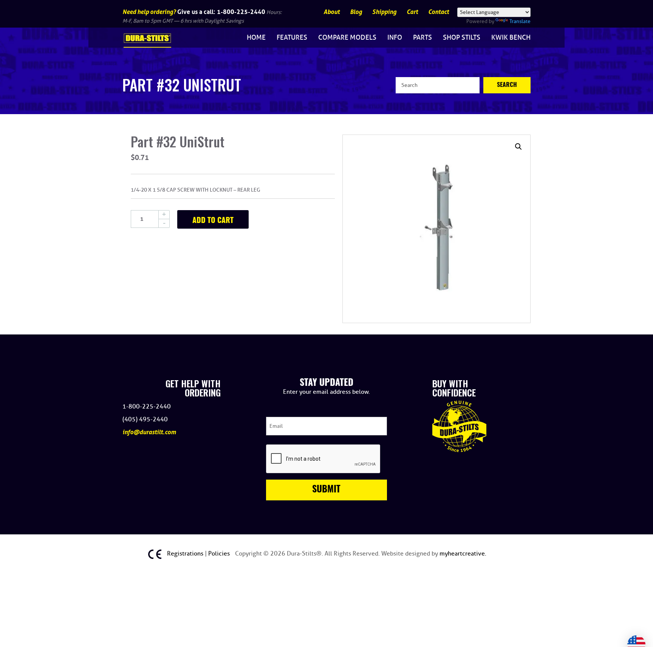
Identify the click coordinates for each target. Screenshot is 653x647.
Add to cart (213, 220)
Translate (520, 21)
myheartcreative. (462, 553)
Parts (422, 37)
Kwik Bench (511, 37)
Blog (356, 12)
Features (292, 37)
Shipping (384, 12)
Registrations (186, 553)
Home (256, 37)
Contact (438, 12)
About (331, 12)
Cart (412, 12)
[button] (518, 146)
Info (394, 37)
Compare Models (347, 37)
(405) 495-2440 (145, 419)
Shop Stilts (461, 37)
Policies (219, 553)
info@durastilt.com (149, 432)
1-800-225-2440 (241, 11)
